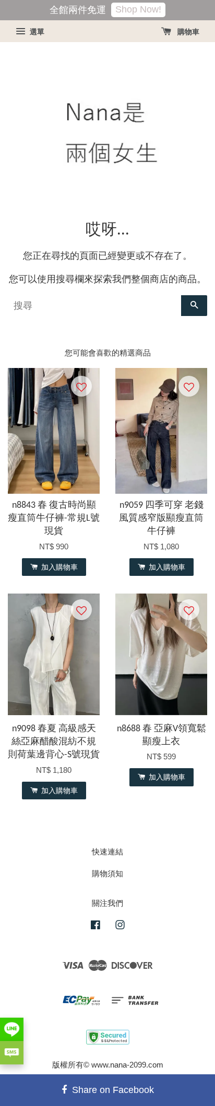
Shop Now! (138, 9)
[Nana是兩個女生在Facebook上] (95, 926)
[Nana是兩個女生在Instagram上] (120, 926)
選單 (36, 32)
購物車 (187, 32)
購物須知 (107, 873)
